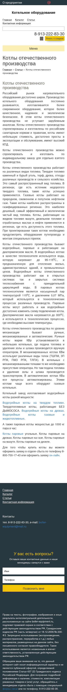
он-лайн (54, 455)
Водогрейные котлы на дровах (43, 411)
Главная (7, 19)
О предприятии (12, 2)
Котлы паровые (13, 434)
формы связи (10, 688)
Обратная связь (13, 8)
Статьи (31, 19)
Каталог (19, 19)
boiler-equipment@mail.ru (24, 524)
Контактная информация (17, 23)
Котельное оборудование (33, 12)
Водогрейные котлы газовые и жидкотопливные (33, 416)
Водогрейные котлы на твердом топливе (33, 403)
